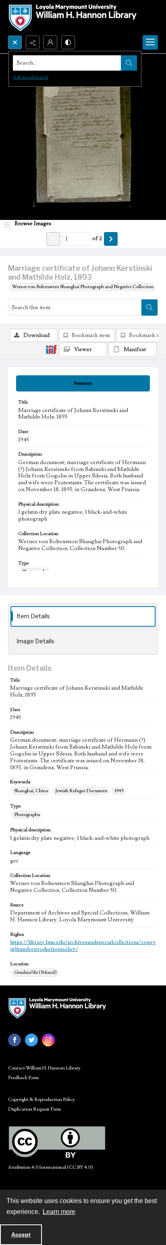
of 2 (97, 238)
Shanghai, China (31, 791)
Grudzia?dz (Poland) (35, 972)
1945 (119, 791)
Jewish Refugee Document (81, 791)
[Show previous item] (53, 239)
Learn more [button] (59, 1211)
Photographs (27, 815)
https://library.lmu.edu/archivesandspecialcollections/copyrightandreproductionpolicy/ (83, 946)
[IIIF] (51, 349)
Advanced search (30, 77)
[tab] (83, 383)
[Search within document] (149, 307)
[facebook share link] (14, 1040)
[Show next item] (111, 239)
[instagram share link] (48, 1040)
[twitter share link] (31, 1040)
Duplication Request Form (34, 1109)
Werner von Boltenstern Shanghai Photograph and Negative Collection (83, 287)
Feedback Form (23, 1078)
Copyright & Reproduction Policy (41, 1099)
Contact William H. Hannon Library (44, 1068)
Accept (21, 1234)
